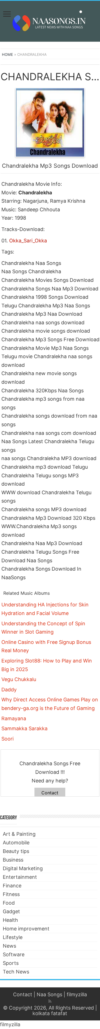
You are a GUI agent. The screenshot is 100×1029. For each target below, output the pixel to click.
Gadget (11, 911)
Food (9, 903)
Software (13, 954)
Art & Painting (19, 834)
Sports (11, 963)
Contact (49, 792)
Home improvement (26, 929)
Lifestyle (12, 937)
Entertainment (20, 877)
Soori (7, 739)
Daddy (9, 689)
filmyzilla (77, 994)
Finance (12, 886)
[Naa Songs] (50, 20)
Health (10, 920)
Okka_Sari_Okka (28, 241)
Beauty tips (16, 851)
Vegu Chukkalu (18, 679)
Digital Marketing (23, 868)
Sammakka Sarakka (24, 728)
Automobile (16, 842)
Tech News (16, 972)
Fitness (11, 894)
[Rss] (50, 1001)
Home (7, 54)
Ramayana (13, 718)
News (9, 946)
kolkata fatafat (49, 1013)
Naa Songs (49, 994)
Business (13, 860)
